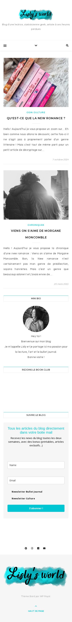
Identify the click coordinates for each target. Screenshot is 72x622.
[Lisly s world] (36, 14)
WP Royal (45, 596)
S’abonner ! (36, 508)
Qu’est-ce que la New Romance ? (36, 118)
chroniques (36, 225)
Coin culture (36, 112)
